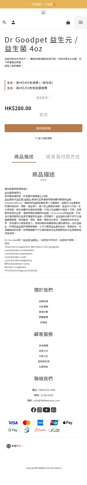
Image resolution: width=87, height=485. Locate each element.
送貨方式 (43, 350)
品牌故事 (43, 301)
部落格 (43, 322)
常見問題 (43, 345)
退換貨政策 (43, 361)
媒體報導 (43, 317)
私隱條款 (43, 366)
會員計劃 (43, 311)
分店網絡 (43, 306)
